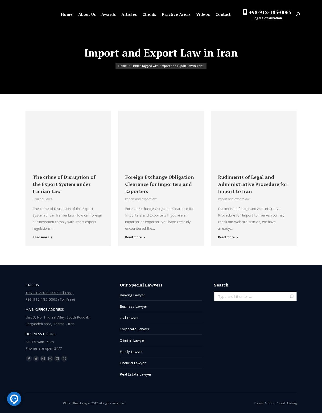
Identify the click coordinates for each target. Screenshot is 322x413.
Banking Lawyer (132, 295)
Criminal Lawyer (132, 340)
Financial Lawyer (133, 362)
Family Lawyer (131, 351)
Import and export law (141, 199)
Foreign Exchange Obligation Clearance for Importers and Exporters (159, 184)
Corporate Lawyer (134, 329)
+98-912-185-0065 (270, 12)
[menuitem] (67, 14)
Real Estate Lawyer (136, 374)
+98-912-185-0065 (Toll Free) (50, 299)
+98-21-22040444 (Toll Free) (49, 292)
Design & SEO (264, 403)
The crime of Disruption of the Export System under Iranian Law (64, 184)
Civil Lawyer (129, 317)
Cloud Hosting (287, 403)
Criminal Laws (42, 199)
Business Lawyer (133, 306)
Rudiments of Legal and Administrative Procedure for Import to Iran (252, 184)
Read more (41, 237)
